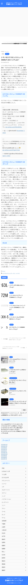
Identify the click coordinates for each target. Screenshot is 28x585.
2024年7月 (4, 459)
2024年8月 (4, 457)
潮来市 (3, 539)
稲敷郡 (3, 548)
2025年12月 (4, 444)
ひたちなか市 (5, 477)
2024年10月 (4, 454)
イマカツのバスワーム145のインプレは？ (12, 426)
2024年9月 (4, 455)
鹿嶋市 (3, 570)
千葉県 (3, 524)
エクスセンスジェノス (7, 273)
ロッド (3, 271)
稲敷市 (3, 545)
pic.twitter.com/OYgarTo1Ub (11, 150)
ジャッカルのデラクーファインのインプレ (12, 424)
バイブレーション (6, 499)
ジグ (3, 486)
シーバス (18, 273)
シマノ (13, 273)
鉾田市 (3, 558)
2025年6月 (4, 447)
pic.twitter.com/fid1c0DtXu (13, 127)
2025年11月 (4, 446)
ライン (3, 508)
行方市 (3, 555)
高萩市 (3, 567)
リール (3, 511)
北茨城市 (4, 520)
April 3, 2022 (6, 156)
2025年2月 (4, 449)
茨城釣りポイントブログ (14, 4)
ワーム (3, 517)
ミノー (3, 505)
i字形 (3, 468)
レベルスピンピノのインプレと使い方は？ (12, 427)
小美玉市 (4, 530)
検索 (24, 410)
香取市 (3, 561)
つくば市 (4, 474)
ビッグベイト (5, 502)
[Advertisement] (14, 22)
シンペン (4, 483)
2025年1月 (4, 451)
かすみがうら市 (6, 471)
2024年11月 (4, 452)
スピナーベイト (6, 490)
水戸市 (3, 536)
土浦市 (3, 527)
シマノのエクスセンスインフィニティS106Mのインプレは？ (17, 307)
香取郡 (3, 564)
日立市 (3, 533)
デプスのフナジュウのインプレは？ (10, 429)
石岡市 (3, 542)
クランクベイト (6, 480)
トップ (3, 496)
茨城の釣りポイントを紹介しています (14, 578)
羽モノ (3, 551)
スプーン (4, 493)
